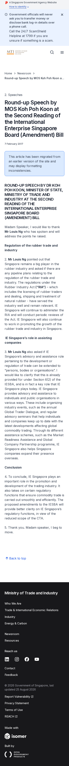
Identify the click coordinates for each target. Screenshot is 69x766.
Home (8, 73)
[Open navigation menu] (62, 52)
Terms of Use (14, 710)
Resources (12, 640)
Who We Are (13, 603)
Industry (10, 617)
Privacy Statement (17, 703)
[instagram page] (17, 659)
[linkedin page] (7, 659)
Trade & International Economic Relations (31, 610)
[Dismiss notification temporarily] (62, 14)
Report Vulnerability (17, 696)
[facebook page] (27, 659)
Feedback (11, 675)
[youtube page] (36, 659)
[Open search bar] (52, 52)
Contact (10, 668)
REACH (9, 716)
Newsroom (24, 73)
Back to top (17, 558)
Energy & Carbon (16, 623)
